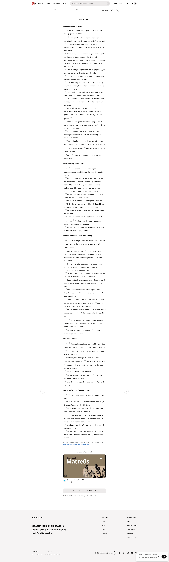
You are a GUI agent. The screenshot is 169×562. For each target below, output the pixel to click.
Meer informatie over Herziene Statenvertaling (76, 444)
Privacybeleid (48, 552)
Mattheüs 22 (53, 9)
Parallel (106, 10)
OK (164, 556)
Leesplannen (56, 3)
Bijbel (48, 3)
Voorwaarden (56, 552)
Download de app (118, 3)
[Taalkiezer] (127, 3)
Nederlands (66, 496)
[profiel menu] (134, 3)
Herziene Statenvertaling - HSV (79, 496)
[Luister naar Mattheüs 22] (111, 10)
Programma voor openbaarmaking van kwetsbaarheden (47, 554)
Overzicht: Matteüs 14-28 (77, 480)
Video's (65, 3)
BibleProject (70, 482)
